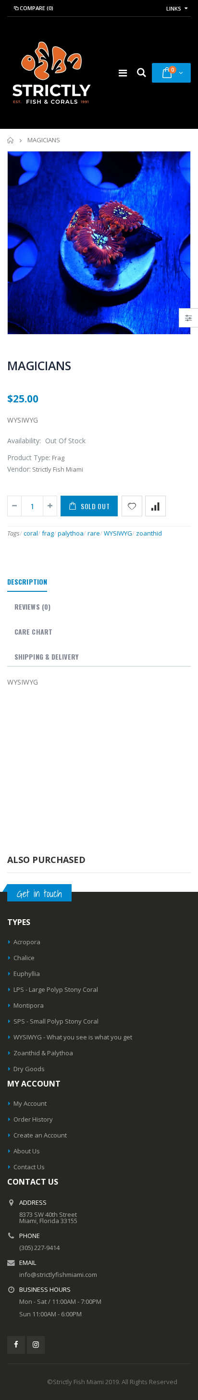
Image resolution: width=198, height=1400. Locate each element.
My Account (30, 1103)
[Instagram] (36, 1345)
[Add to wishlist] (132, 506)
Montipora (28, 1005)
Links (173, 8)
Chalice (24, 957)
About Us (26, 1151)
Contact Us (29, 1166)
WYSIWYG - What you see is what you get (72, 1037)
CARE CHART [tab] (33, 631)
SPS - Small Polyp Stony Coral (56, 1021)
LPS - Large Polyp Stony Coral (55, 989)
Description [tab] (27, 581)
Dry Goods (29, 1068)
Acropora (26, 942)
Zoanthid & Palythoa (43, 1053)
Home (10, 140)
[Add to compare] (155, 506)
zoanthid (149, 533)
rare (93, 533)
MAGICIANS (39, 365)
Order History (33, 1119)
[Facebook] (16, 1345)
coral (31, 533)
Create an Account (40, 1135)
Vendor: (19, 469)
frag (48, 533)
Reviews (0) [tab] (32, 606)
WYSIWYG (118, 533)
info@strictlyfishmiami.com (58, 1274)
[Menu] (123, 72)
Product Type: (28, 457)
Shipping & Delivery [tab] (46, 656)
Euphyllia (26, 973)
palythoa (71, 533)
